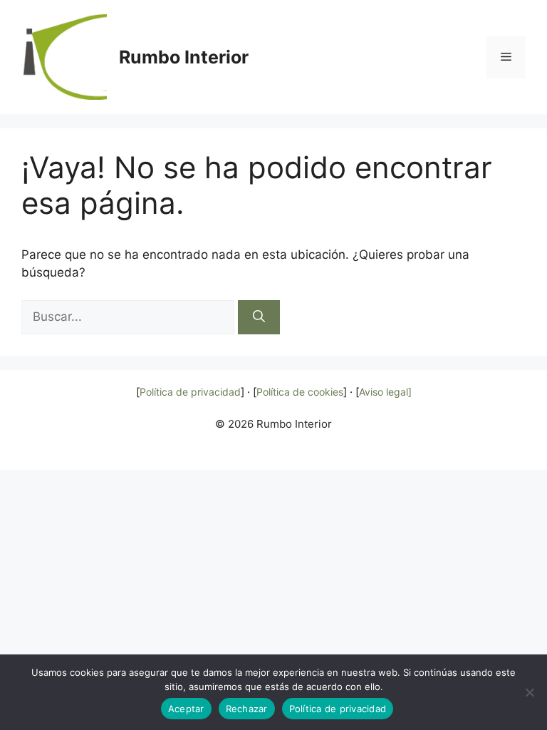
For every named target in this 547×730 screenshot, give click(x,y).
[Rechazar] (529, 692)
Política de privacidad (190, 392)
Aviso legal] (385, 392)
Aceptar (186, 708)
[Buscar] (259, 317)
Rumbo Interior (184, 57)
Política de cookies (299, 392)
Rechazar (247, 708)
